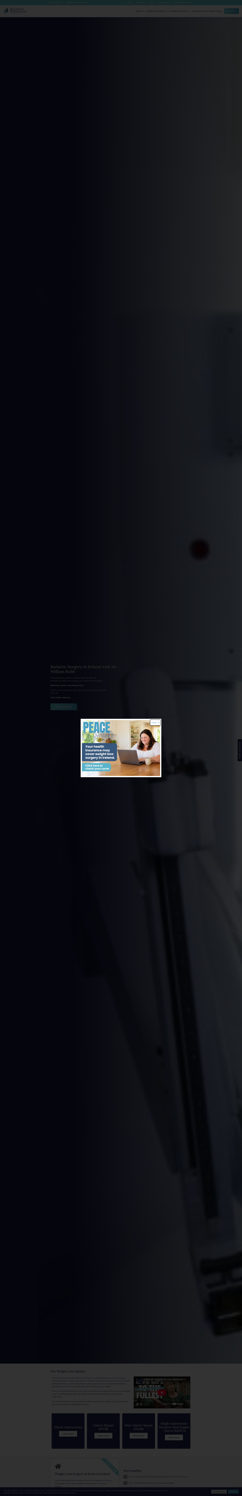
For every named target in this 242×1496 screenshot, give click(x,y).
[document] (121, 748)
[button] (155, 722)
